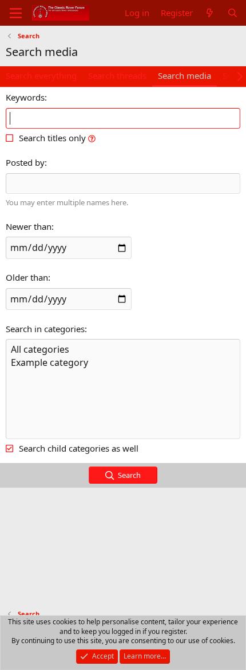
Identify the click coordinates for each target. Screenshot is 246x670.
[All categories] (123, 349)
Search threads (117, 75)
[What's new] (210, 12)
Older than (27, 277)
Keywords (25, 97)
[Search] (232, 12)
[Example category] (123, 362)
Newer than (28, 226)
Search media (184, 75)
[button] (92, 137)
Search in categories (45, 328)
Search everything (41, 75)
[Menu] (15, 13)
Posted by (25, 162)
